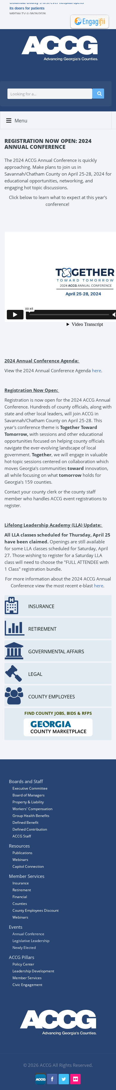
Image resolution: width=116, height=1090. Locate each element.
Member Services (27, 977)
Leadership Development (33, 971)
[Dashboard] (88, 21)
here (96, 370)
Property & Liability (28, 802)
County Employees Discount (35, 910)
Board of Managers (28, 795)
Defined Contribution (29, 829)
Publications (22, 852)
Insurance (20, 883)
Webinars (20, 917)
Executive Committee (30, 788)
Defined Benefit (25, 822)
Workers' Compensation (32, 808)
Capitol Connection (28, 866)
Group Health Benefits (30, 815)
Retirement (21, 889)
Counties (19, 903)
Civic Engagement (27, 984)
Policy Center (23, 964)
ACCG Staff (21, 836)
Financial (19, 896)
